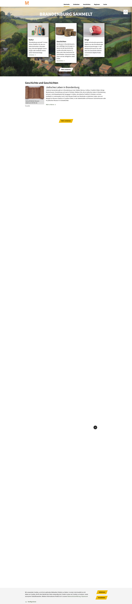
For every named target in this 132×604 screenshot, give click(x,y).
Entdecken (76, 4)
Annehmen (101, 597)
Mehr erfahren (50, 105)
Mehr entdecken (66, 70)
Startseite (67, 4)
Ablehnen (102, 592)
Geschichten (86, 4)
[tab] (66, 601)
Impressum (84, 596)
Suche (105, 4)
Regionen (97, 4)
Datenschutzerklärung (74, 596)
